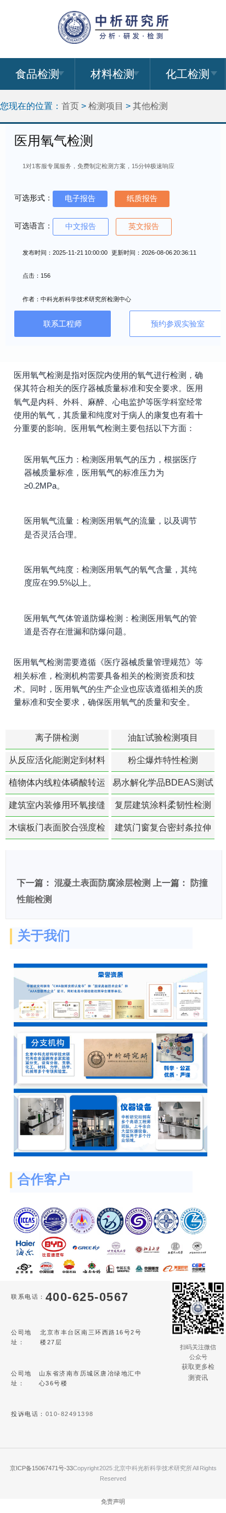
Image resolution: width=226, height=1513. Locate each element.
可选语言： (33, 225)
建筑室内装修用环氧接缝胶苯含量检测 (57, 808)
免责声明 (113, 1501)
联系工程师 (62, 323)
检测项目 (105, 106)
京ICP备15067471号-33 (41, 1468)
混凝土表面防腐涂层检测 (102, 882)
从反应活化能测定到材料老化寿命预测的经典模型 (57, 763)
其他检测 (150, 106)
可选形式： (33, 197)
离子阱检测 (57, 737)
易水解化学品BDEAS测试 (162, 782)
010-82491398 (70, 1414)
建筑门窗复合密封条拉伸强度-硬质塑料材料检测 (163, 831)
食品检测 (37, 74)
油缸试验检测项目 (163, 737)
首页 (70, 106)
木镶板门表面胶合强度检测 (57, 831)
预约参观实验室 (178, 323)
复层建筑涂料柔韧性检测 (163, 805)
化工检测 (188, 74)
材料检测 (112, 74)
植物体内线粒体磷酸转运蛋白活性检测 (57, 786)
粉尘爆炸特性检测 (163, 760)
